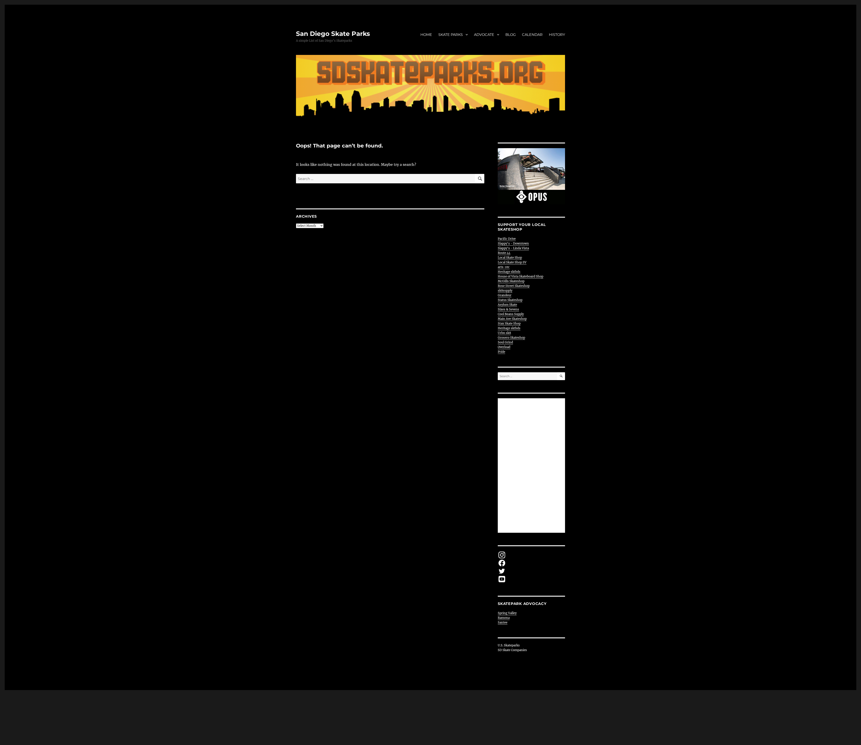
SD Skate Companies (512, 650)
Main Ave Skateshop (512, 319)
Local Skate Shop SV (512, 262)
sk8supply (505, 290)
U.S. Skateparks (509, 645)
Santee (502, 622)
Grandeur (504, 295)
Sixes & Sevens (508, 309)
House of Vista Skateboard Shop (520, 276)
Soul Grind (505, 342)
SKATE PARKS (450, 34)
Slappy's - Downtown (513, 243)
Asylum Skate (507, 305)
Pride (501, 352)
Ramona (504, 618)
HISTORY (557, 34)
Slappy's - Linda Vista (513, 248)
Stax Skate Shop (509, 323)
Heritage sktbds (509, 272)
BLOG (510, 34)
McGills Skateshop (511, 281)
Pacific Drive (507, 239)
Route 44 (504, 253)
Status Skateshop (510, 300)
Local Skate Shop (510, 258)
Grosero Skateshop (511, 338)
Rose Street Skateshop (514, 286)
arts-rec (504, 267)
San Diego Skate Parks (333, 33)
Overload (504, 347)
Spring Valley (507, 613)
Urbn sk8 (504, 333)
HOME (426, 34)
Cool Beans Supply (511, 314)
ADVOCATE (484, 34)
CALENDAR (532, 34)
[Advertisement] (532, 466)
